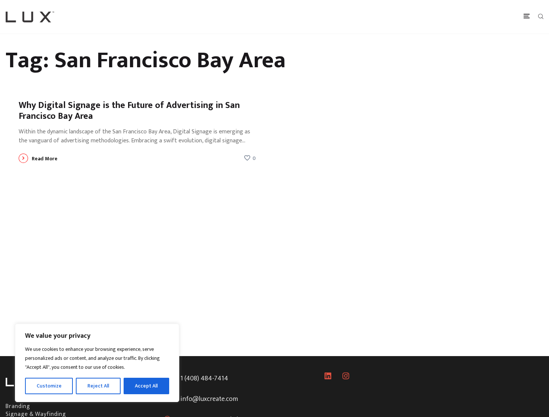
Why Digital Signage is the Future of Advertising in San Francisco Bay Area (129, 111)
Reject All (98, 386)
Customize (49, 386)
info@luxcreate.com (209, 399)
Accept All (146, 386)
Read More (45, 158)
